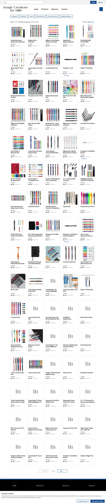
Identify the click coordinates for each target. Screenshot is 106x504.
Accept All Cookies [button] (97, 501)
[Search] (40, 2)
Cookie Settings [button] (83, 501)
